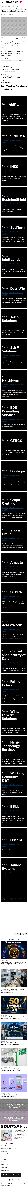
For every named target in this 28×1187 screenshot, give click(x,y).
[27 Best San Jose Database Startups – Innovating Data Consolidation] (14, 1105)
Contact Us (4, 1151)
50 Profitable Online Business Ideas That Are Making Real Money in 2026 (13, 1017)
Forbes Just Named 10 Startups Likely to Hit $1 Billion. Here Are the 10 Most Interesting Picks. (13, 964)
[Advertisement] (14, 887)
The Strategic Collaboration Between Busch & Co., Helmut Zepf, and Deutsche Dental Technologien (13, 991)
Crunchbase (13, 93)
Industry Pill (5, 6)
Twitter (15, 109)
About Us (3, 1145)
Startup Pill (15, 6)
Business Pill (4, 1167)
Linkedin (4, 111)
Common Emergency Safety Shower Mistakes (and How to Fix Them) (12, 1069)
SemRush (20, 93)
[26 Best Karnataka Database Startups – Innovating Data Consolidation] (14, 1117)
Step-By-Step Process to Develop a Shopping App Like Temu (11, 1095)
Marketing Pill (5, 1170)
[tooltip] (15, 934)
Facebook (20, 109)
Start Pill (15, 14)
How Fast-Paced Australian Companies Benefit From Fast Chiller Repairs (13, 1043)
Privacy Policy (5, 1154)
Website (11, 109)
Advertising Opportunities (8, 1148)
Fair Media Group (5, 1185)
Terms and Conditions (7, 1157)
